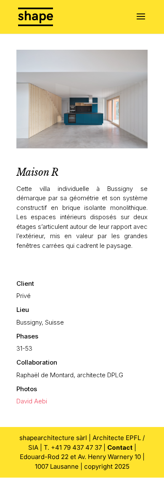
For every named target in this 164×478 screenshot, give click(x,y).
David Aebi (31, 401)
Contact (119, 447)
